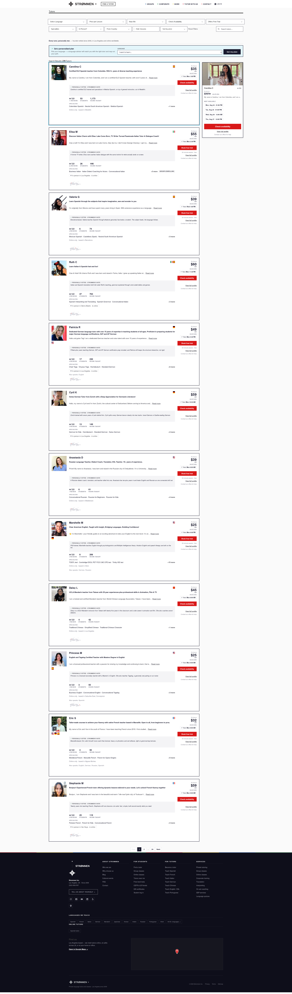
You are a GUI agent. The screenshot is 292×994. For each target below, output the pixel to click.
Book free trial (187, 147)
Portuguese (152, 922)
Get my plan (232, 52)
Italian (89, 922)
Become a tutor (170, 867)
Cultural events (107, 878)
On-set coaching (202, 889)
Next (158, 849)
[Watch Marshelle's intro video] (54, 533)
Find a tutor (138, 867)
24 (152, 849)
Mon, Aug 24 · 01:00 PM (214, 105)
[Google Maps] (71, 906)
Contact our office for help (189, 93)
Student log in (139, 892)
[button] (177, 954)
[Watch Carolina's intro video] (54, 77)
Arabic (134, 922)
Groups (150, 4)
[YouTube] (82, 899)
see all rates (193, 73)
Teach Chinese (170, 885)
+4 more (171, 432)
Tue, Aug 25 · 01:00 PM (214, 110)
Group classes (139, 871)
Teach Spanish (170, 871)
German (97, 922)
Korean (126, 922)
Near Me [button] (132, 22)
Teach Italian (169, 878)
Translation (200, 882)
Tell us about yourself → (83, 892)
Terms (214, 984)
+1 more (171, 106)
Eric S (72, 718)
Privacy (207, 984)
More (176, 4)
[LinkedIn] (87, 899)
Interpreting (200, 885)
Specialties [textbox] (55, 29)
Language (121, 48)
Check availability (187, 82)
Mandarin (107, 922)
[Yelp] (93, 899)
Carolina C (75, 66)
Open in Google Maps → (78, 949)
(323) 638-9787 (74, 885)
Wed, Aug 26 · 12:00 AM (214, 115)
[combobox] (67, 21)
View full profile (191, 90)
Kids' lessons (141, 29)
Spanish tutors (74, 931)
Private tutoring (201, 867)
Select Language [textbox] (56, 22)
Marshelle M (76, 522)
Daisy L (73, 587)
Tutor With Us (191, 4)
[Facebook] (76, 899)
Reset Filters (193, 29)
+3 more (154, 171)
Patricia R (74, 327)
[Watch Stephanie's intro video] (54, 794)
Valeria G (74, 196)
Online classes (139, 874)
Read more (153, 77)
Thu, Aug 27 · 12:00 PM (214, 119)
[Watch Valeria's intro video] (54, 207)
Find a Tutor (108, 4)
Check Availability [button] (175, 22)
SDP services (201, 892)
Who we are (106, 867)
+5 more (171, 757)
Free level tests (139, 882)
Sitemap (220, 984)
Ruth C (73, 262)
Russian (142, 922)
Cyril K (73, 392)
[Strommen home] (88, 982)
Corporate (164, 4)
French (81, 922)
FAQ (104, 882)
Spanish (73, 922)
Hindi (162, 922)
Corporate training (202, 878)
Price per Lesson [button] (96, 22)
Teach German (170, 882)
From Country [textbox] (112, 29)
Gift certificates (139, 889)
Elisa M (73, 131)
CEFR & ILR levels (140, 885)
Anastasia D (76, 457)
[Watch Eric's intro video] (54, 729)
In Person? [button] (83, 29)
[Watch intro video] (222, 73)
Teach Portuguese (171, 892)
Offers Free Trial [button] (214, 22)
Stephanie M (76, 783)
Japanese (117, 922)
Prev (133, 849)
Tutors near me (139, 878)
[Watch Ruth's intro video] (54, 273)
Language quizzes (203, 896)
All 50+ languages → (174, 922)
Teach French (170, 874)
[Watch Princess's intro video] (54, 663)
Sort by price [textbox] (167, 29)
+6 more (171, 367)
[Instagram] (71, 899)
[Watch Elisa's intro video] (54, 142)
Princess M (75, 652)
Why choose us (107, 871)
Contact (207, 4)
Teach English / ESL (172, 889)
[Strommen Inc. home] (79, 868)
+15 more (171, 562)
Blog (104, 874)
